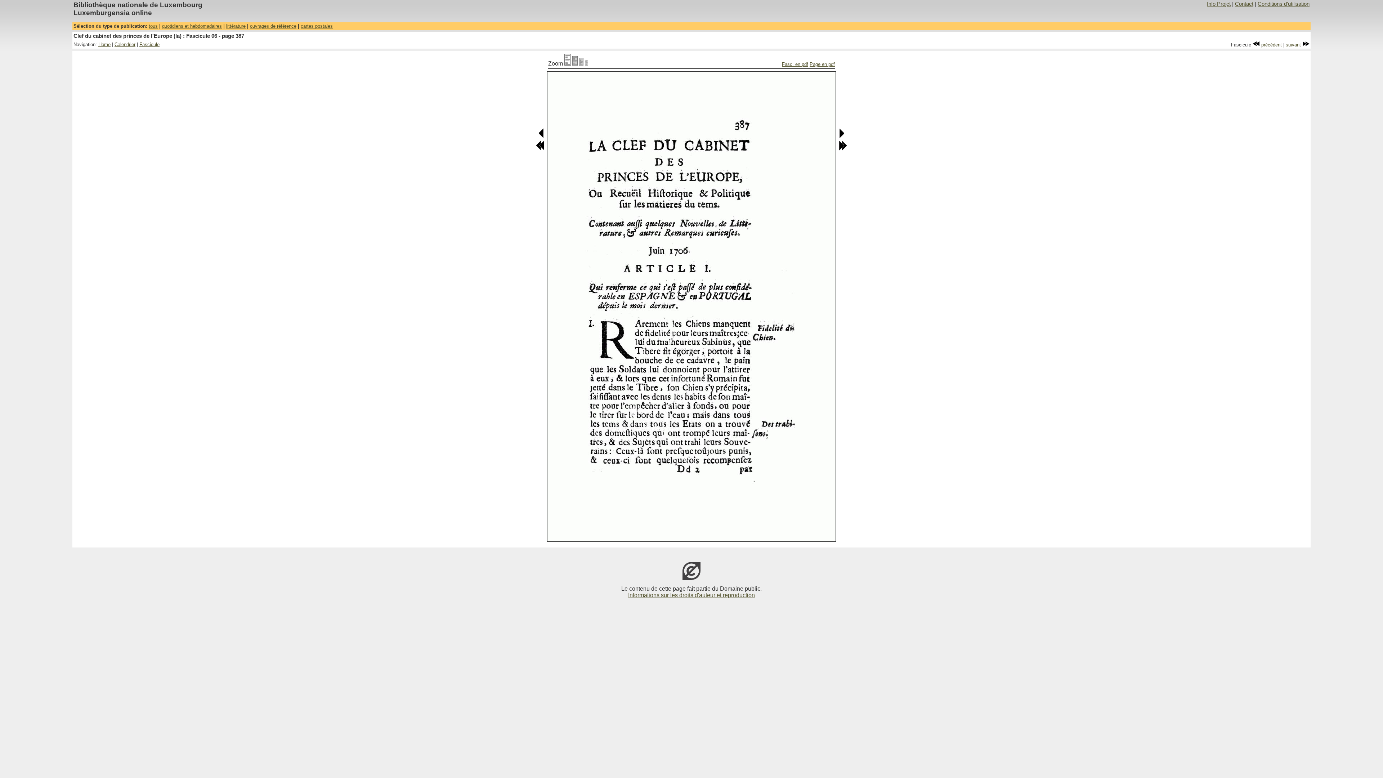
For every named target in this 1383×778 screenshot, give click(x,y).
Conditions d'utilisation (1284, 4)
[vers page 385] (540, 149)
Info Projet (1219, 4)
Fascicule (149, 44)
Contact (1244, 4)
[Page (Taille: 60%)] (581, 64)
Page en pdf (822, 64)
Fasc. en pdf (795, 64)
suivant (1294, 45)
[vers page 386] (541, 137)
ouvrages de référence (273, 26)
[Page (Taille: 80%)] (575, 64)
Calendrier (125, 44)
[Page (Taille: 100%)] (567, 64)
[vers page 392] (842, 149)
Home (104, 44)
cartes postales (317, 26)
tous (153, 26)
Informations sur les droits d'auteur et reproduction (691, 595)
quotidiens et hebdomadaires (192, 26)
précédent (1271, 45)
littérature (236, 26)
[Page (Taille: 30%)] (586, 64)
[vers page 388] (841, 137)
